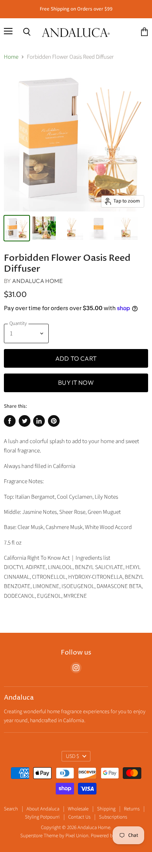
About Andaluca (43, 808)
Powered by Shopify (111, 835)
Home (11, 57)
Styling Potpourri (42, 817)
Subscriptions (113, 817)
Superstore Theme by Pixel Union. (55, 835)
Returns (132, 808)
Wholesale (78, 808)
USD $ (72, 756)
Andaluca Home (37, 281)
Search (11, 808)
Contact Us (79, 817)
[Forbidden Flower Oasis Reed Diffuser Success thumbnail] (16, 228)
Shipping (106, 808)
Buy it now (76, 382)
